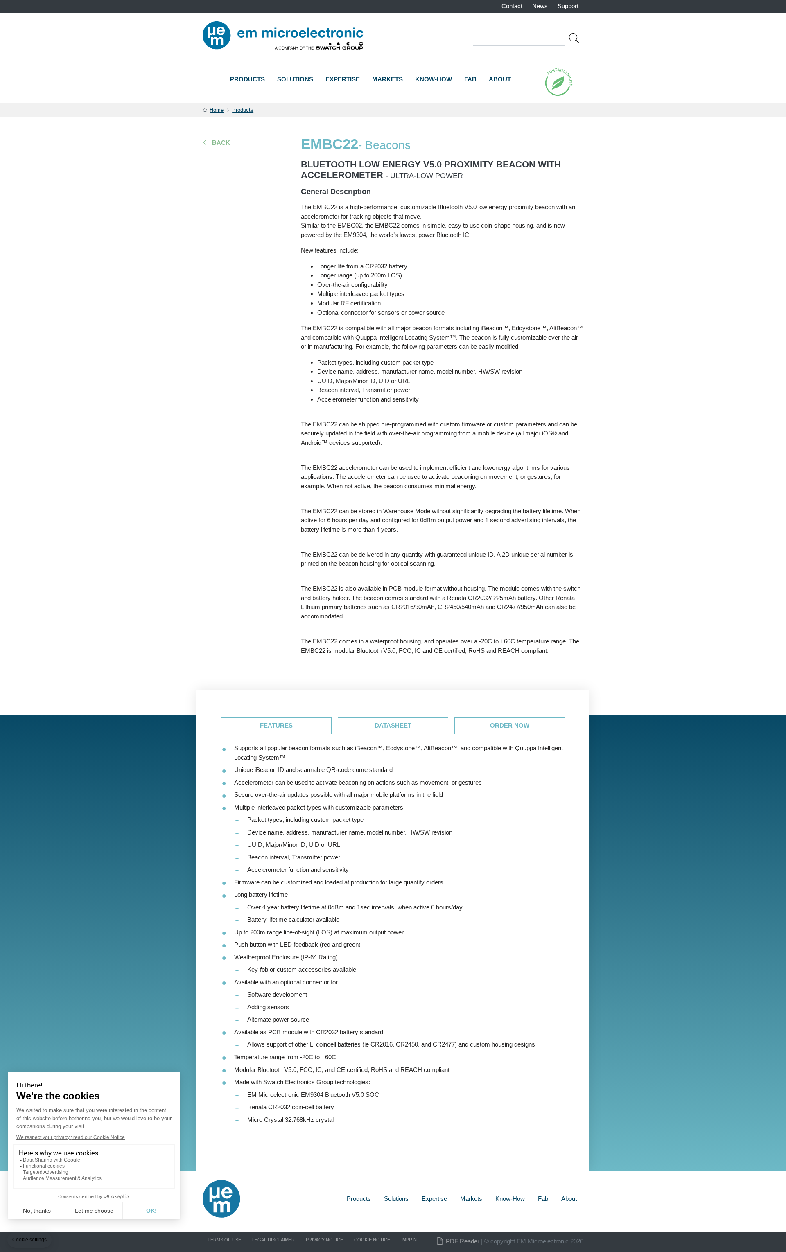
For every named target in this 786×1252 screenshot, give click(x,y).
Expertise (342, 79)
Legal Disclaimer (273, 1239)
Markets (387, 79)
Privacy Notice (324, 1239)
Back (221, 142)
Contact (511, 5)
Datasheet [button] (393, 725)
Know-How (433, 79)
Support (568, 5)
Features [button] (276, 725)
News (540, 5)
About (500, 79)
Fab (470, 79)
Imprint (410, 1239)
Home (217, 110)
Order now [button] (509, 725)
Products (247, 79)
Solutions (295, 79)
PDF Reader (462, 1241)
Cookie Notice (372, 1239)
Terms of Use (224, 1239)
